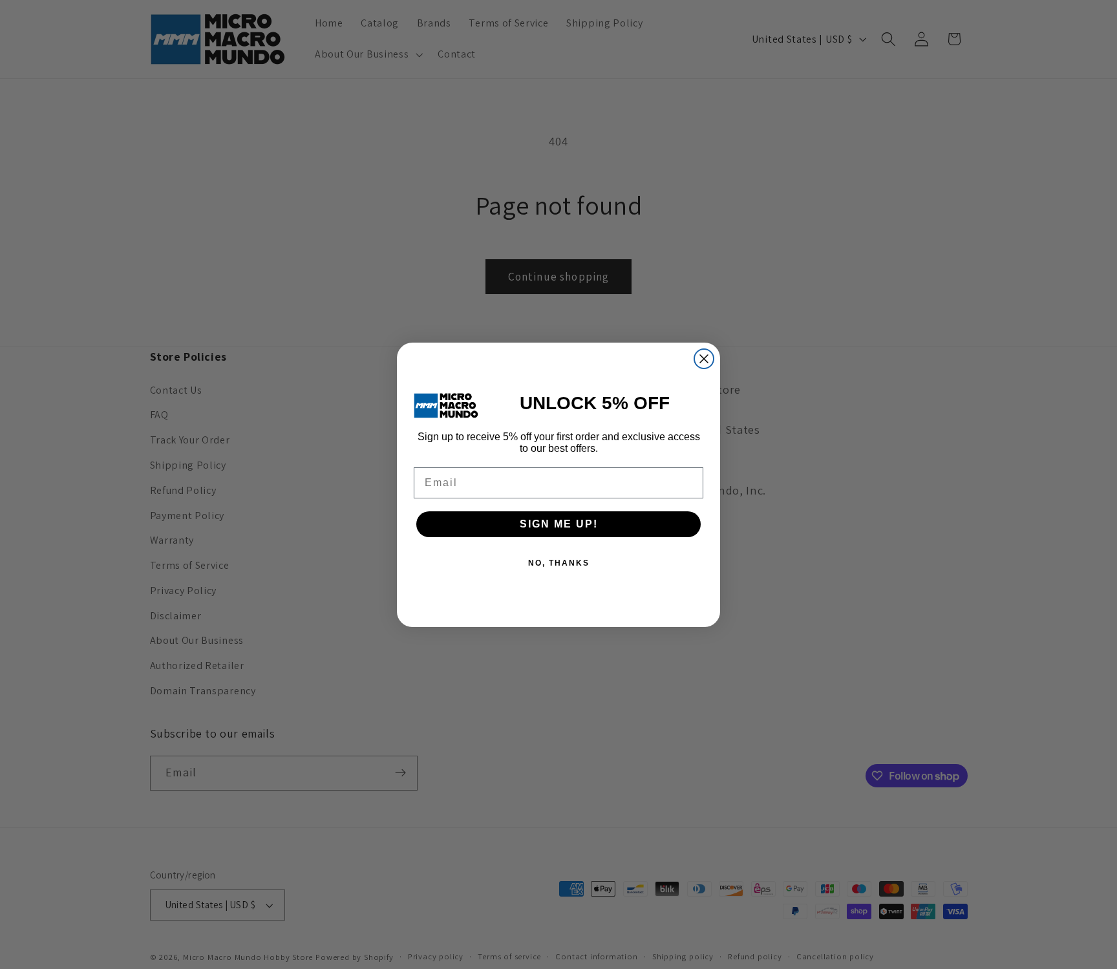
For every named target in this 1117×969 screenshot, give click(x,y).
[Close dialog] (704, 358)
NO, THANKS (559, 563)
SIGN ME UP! (559, 523)
